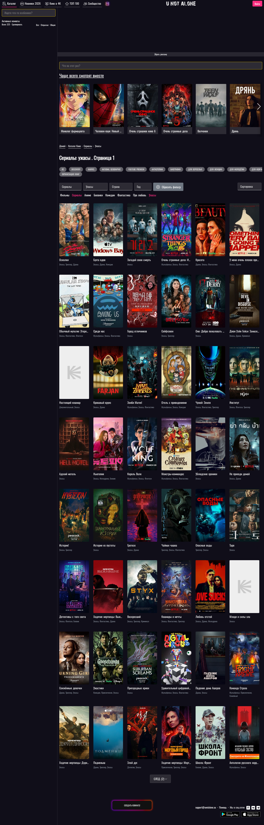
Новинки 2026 (32, 3)
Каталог (11, 3)
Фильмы (64, 195)
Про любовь (139, 195)
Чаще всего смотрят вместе (81, 75)
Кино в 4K (55, 3)
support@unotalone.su (205, 807)
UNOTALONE (181, 3)
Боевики (98, 195)
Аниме (87, 195)
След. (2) (159, 779)
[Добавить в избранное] (62, 206)
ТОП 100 (74, 3)
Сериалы (77, 195)
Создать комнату (132, 805)
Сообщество (94, 3)
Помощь (223, 807)
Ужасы (152, 195)
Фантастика (123, 195)
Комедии (110, 195)
